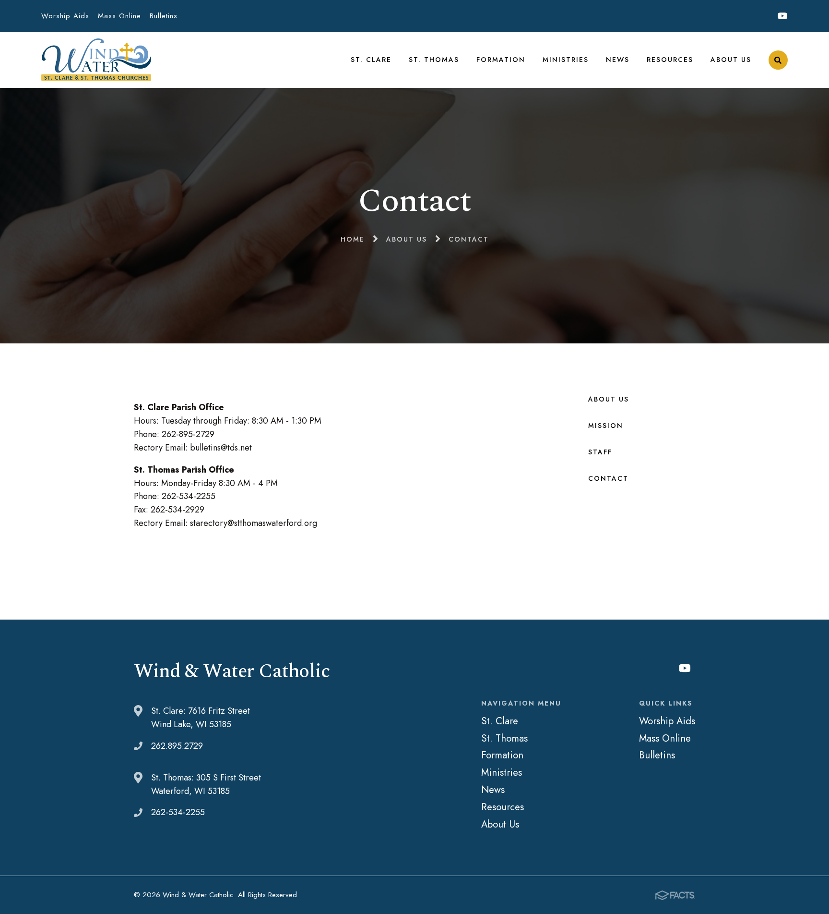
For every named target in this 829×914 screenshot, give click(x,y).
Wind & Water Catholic (96, 60)
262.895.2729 (177, 746)
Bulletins (164, 16)
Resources (670, 59)
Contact (608, 478)
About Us (731, 59)
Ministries (566, 59)
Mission (605, 425)
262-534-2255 (178, 812)
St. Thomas (434, 59)
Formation (500, 59)
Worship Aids (65, 16)
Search (778, 60)
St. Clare (371, 59)
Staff (600, 452)
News (617, 59)
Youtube (783, 16)
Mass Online (119, 16)
